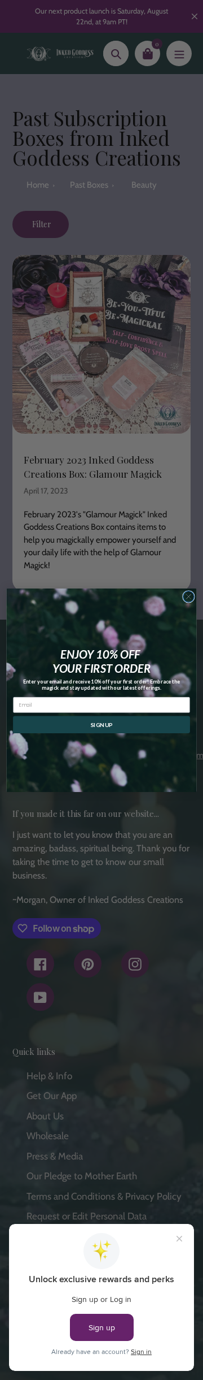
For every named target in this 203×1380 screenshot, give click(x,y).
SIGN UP (102, 724)
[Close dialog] (189, 596)
